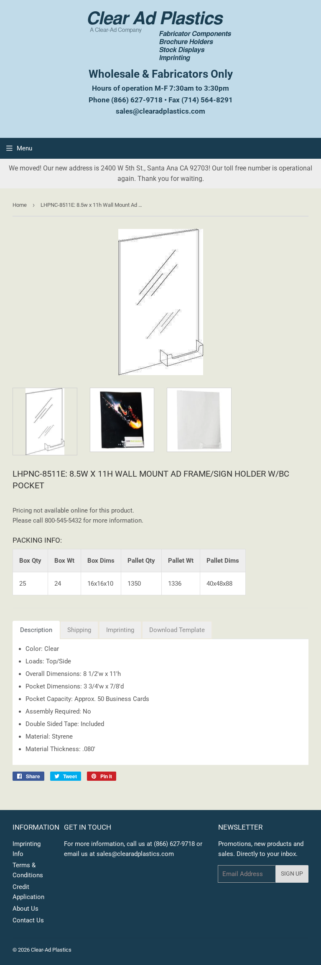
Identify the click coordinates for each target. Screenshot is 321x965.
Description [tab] (36, 630)
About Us (25, 908)
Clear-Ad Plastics (51, 950)
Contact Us (28, 920)
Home (20, 205)
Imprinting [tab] (120, 630)
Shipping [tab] (79, 630)
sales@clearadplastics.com (160, 111)
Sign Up (292, 873)
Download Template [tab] (177, 630)
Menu (24, 148)
